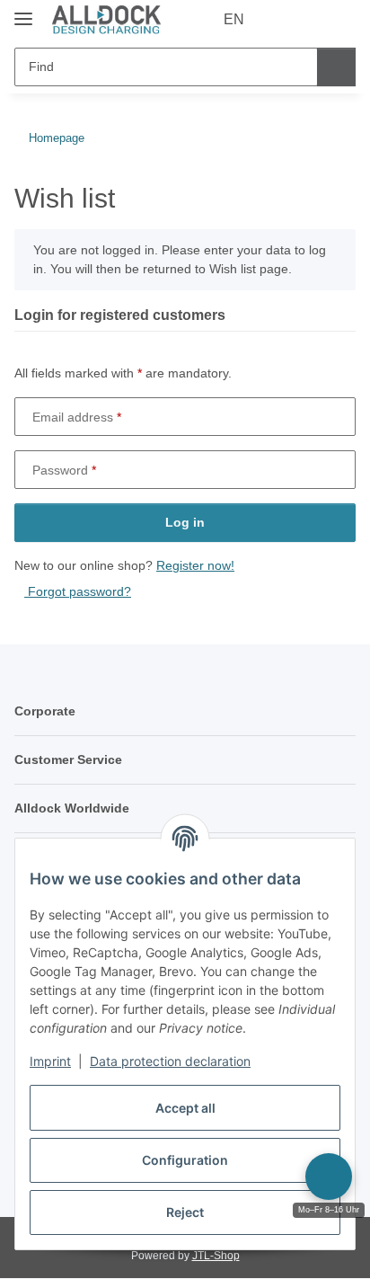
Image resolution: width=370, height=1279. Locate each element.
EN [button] (234, 19)
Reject (185, 1212)
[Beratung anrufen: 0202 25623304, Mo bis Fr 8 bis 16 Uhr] (328, 1176)
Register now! (195, 565)
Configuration (185, 1160)
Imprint (50, 1061)
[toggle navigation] (23, 11)
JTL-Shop (216, 1255)
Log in (185, 522)
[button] (284, 20)
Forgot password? (77, 591)
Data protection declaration (170, 1061)
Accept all (185, 1107)
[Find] (336, 67)
